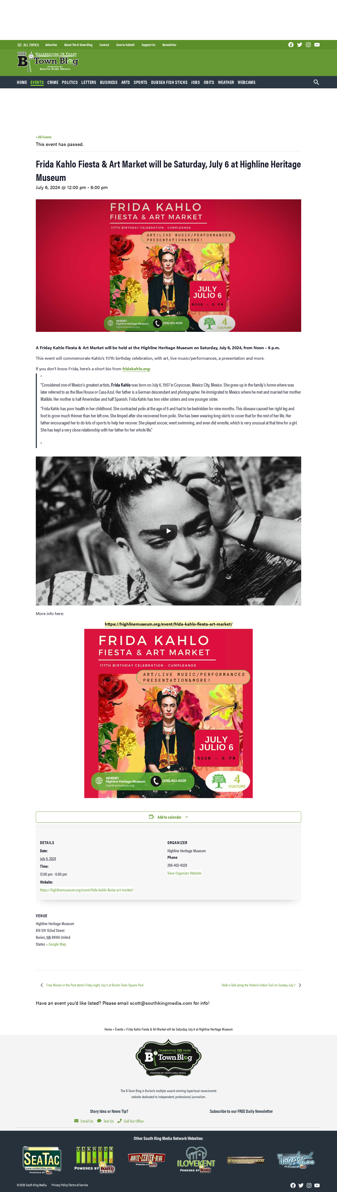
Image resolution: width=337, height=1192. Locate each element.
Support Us (148, 44)
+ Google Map (56, 944)
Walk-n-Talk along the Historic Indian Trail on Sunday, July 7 (259, 984)
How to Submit (125, 44)
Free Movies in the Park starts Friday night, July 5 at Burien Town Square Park (94, 984)
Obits (209, 82)
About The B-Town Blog (78, 44)
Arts (125, 82)
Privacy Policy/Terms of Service (70, 1185)
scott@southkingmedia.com (161, 1003)
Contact (104, 44)
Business (109, 82)
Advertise (51, 44)
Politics (70, 82)
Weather (226, 82)
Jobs (195, 82)
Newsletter (169, 44)
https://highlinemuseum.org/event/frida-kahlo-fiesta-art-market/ (86, 890)
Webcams (246, 82)
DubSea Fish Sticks (169, 82)
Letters (88, 82)
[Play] (168, 531)
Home (22, 82)
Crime (52, 82)
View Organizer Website (184, 873)
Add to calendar (169, 817)
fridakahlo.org (136, 369)
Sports (140, 82)
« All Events (44, 136)
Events (37, 82)
